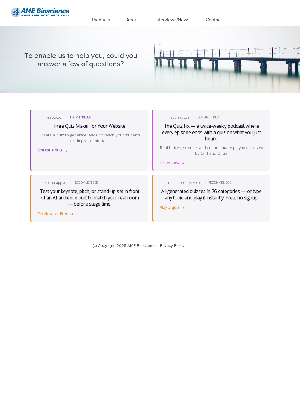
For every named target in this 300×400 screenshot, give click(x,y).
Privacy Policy (172, 245)
